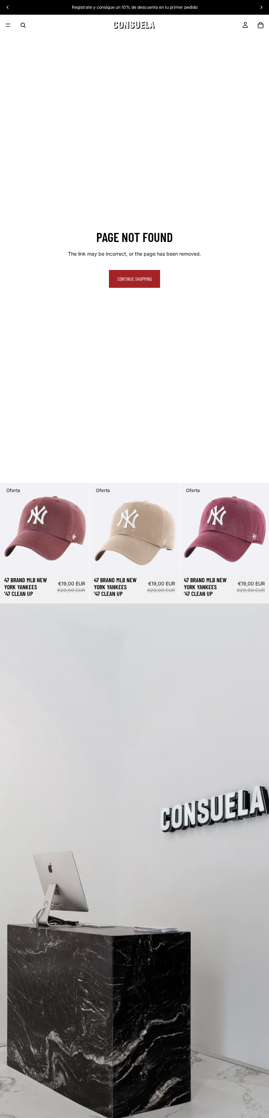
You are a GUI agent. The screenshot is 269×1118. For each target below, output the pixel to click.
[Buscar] (23, 25)
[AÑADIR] (79, 561)
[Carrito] (260, 25)
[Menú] (8, 25)
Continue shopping (134, 279)
